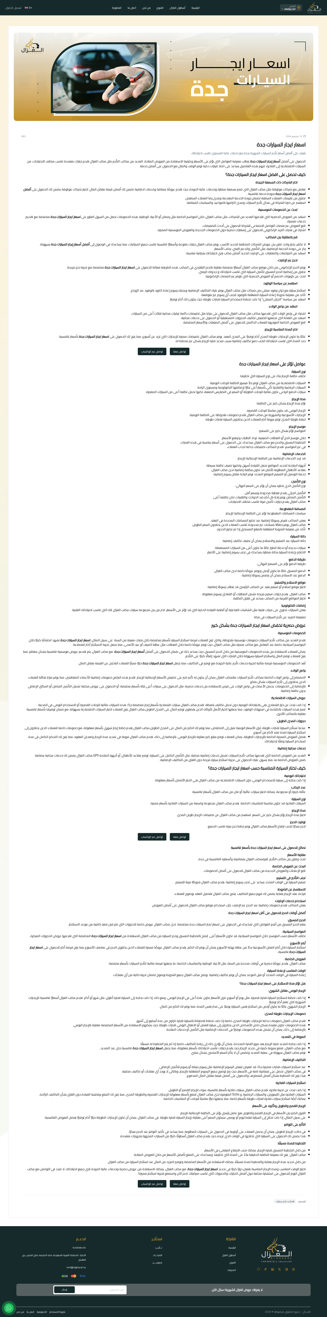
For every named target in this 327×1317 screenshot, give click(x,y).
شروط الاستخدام (57, 1312)
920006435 (79, 1247)
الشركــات (157, 1255)
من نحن (146, 8)
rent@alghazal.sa (76, 1267)
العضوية (117, 8)
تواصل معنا (179, 351)
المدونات (231, 1270)
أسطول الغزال (177, 8)
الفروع (160, 8)
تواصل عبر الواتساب (152, 351)
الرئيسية (195, 8)
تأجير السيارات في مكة (267, 617)
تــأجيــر (158, 1247)
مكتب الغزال (174, 1169)
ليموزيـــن (157, 1262)
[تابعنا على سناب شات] (258, 1269)
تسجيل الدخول (13, 8)
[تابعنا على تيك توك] (265, 1269)
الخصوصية (42, 1312)
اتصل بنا (132, 8)
